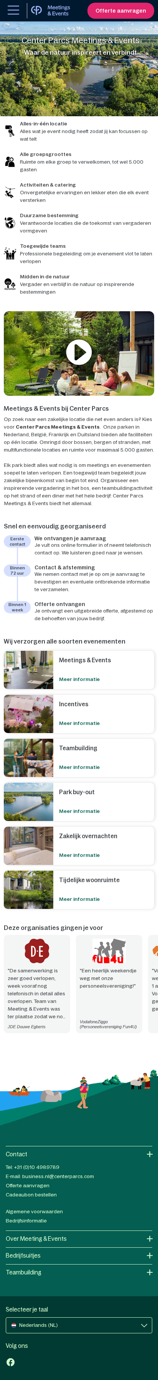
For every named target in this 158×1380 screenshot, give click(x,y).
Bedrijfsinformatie (26, 1221)
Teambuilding (23, 1272)
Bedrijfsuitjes (23, 1255)
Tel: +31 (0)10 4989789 (32, 1167)
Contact (16, 1154)
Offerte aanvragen (27, 1185)
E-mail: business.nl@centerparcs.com (50, 1176)
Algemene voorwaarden (34, 1211)
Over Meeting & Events (36, 1238)
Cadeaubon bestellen (31, 1195)
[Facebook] (10, 1363)
